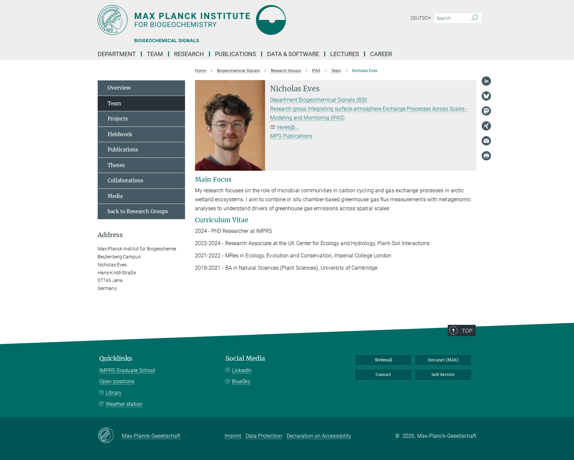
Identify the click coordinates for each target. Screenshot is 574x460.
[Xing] (486, 126)
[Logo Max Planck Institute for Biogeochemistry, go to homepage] (222, 20)
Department (117, 53)
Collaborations (126, 180)
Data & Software (293, 53)
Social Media (245, 358)
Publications (235, 53)
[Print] (486, 156)
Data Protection (264, 436)
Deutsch (421, 18)
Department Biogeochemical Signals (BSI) (318, 100)
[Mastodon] (486, 111)
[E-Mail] (486, 141)
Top (467, 330)
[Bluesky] (486, 96)
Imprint (233, 436)
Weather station (124, 404)
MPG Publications (291, 136)
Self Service (443, 374)
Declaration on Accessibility (319, 436)
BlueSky (241, 381)
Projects (118, 119)
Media (115, 196)
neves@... (288, 127)
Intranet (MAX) (443, 359)
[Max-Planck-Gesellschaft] (110, 436)
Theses (116, 165)
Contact (383, 374)
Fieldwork (120, 134)
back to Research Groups (138, 211)
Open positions (117, 381)
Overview (119, 88)
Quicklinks (115, 358)
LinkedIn (241, 370)
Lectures (344, 53)
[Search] (474, 18)
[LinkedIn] (486, 81)
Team (114, 103)
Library (114, 393)
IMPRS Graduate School (127, 370)
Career (381, 53)
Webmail (383, 359)
